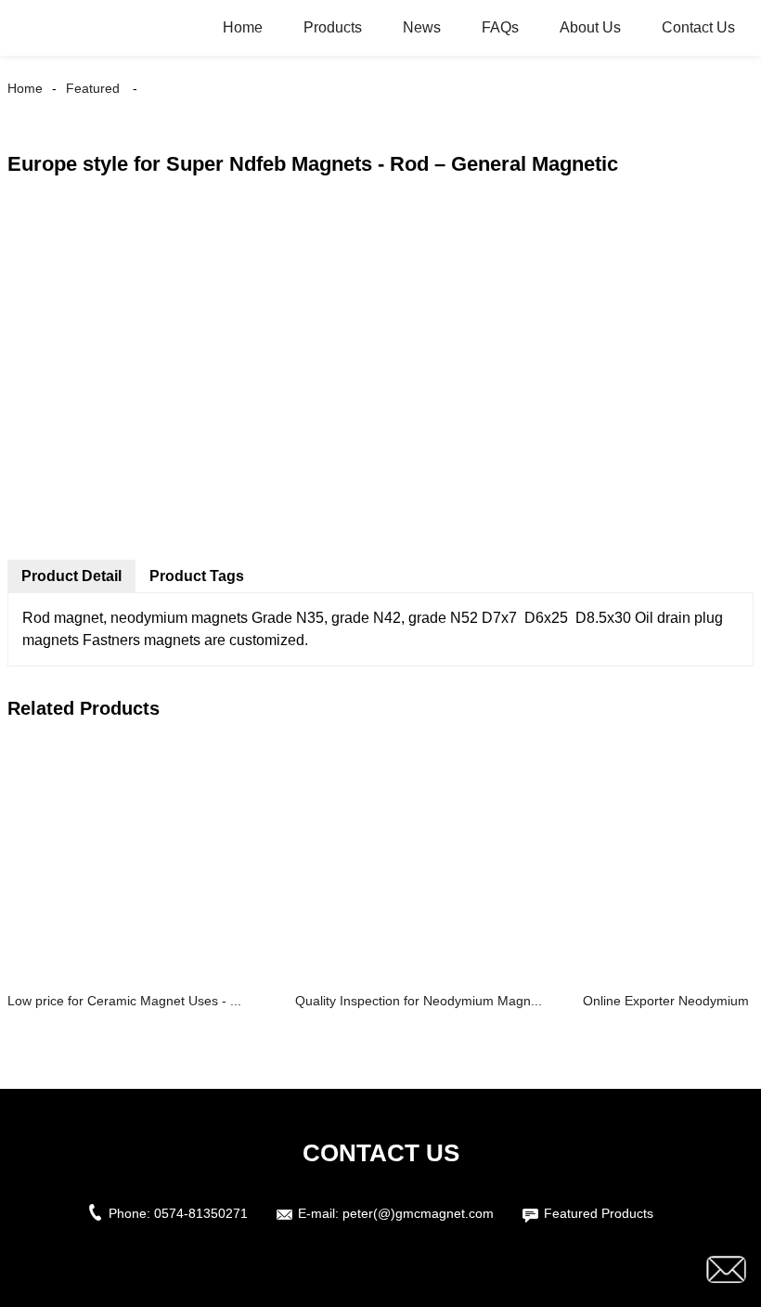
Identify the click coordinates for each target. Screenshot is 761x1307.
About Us (590, 27)
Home (243, 27)
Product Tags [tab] (196, 576)
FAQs (500, 27)
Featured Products (598, 1213)
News (422, 27)
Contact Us (698, 27)
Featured (93, 88)
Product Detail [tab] (71, 576)
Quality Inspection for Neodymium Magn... (418, 1000)
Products (332, 27)
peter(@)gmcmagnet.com (418, 1213)
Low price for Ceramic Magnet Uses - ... (124, 1000)
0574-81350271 (201, 1213)
